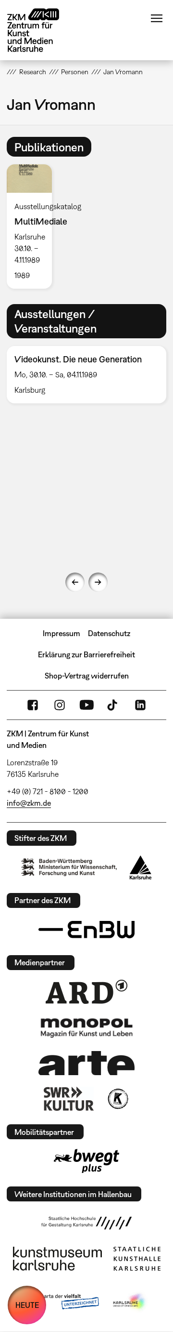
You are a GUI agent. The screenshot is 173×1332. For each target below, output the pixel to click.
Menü (156, 18)
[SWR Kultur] (69, 1099)
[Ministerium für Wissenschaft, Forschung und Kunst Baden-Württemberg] (69, 867)
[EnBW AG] (86, 929)
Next (98, 582)
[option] (33, 226)
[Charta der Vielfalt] (61, 1302)
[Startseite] (40, 30)
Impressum (61, 633)
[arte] (86, 1063)
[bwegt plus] (86, 1161)
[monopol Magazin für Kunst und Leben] (86, 1027)
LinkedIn (140, 705)
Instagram (59, 705)
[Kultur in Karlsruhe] (117, 1099)
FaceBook (32, 705)
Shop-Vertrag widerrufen (87, 675)
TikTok (113, 705)
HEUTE (27, 1305)
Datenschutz (109, 633)
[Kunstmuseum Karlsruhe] (57, 1259)
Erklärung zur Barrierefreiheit (86, 654)
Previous (75, 582)
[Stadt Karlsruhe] (140, 867)
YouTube (86, 705)
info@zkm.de (29, 803)
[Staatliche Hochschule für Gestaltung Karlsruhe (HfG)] (86, 1223)
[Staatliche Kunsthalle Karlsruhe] (137, 1259)
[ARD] (86, 992)
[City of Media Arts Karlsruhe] (130, 1302)
